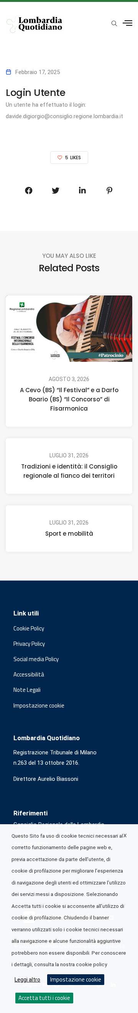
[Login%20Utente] (28, 190)
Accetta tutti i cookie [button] (44, 997)
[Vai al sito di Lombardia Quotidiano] (34, 24)
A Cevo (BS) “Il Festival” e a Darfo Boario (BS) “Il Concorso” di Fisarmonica (69, 399)
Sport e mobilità (69, 534)
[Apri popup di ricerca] (114, 23)
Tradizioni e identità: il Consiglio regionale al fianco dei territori (69, 471)
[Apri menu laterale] (127, 23)
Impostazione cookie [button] (38, 705)
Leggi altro (27, 980)
